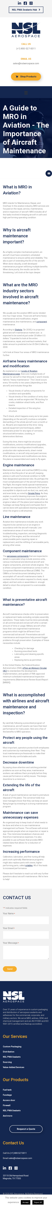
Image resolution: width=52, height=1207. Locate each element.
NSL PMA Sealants (12, 1057)
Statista (18, 330)
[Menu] (26, 93)
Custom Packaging (12, 1046)
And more (7, 1116)
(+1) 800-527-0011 (26, 48)
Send (9, 969)
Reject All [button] (38, 1202)
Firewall (6, 1105)
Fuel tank (7, 1090)
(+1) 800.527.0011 (18, 1153)
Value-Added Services (13, 1067)
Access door (9, 1100)
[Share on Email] (48, 173)
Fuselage (7, 1095)
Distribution (8, 1052)
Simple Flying (34, 493)
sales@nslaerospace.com (26, 63)
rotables (29, 865)
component (41, 322)
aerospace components (18, 556)
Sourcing (7, 1062)
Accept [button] (26, 1202)
